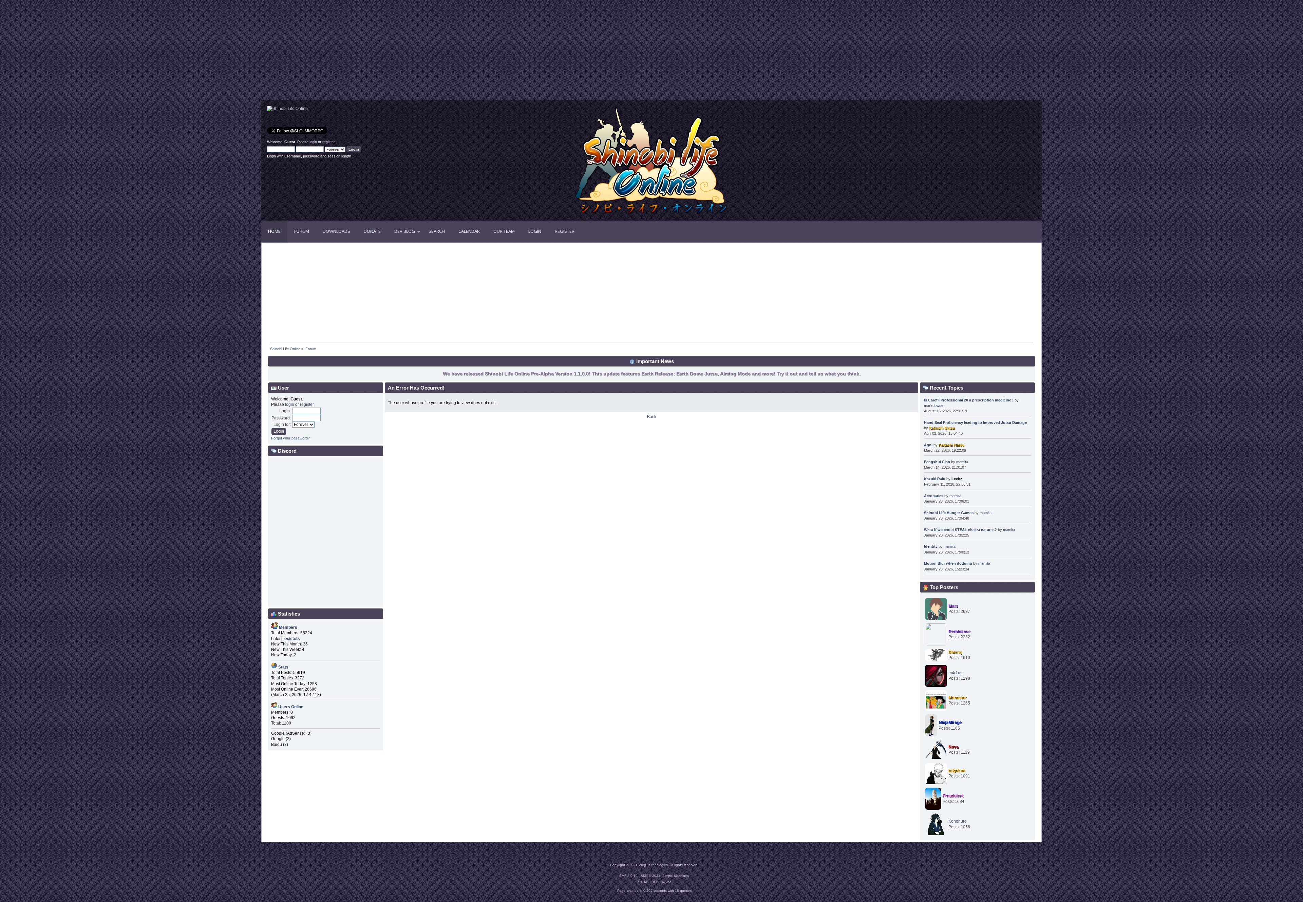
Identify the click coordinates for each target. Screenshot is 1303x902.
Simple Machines (675, 876)
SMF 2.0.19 (628, 876)
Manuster (957, 697)
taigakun (956, 770)
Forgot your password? (290, 438)
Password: (281, 418)
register (328, 142)
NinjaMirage (950, 722)
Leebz (956, 479)
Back (651, 416)
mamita (962, 462)
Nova (953, 747)
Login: (285, 411)
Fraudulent (953, 795)
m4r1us (955, 673)
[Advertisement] (456, 52)
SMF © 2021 (650, 876)
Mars (953, 606)
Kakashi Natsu (942, 428)
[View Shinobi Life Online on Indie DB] (287, 108)
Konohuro (957, 821)
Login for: (282, 424)
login (313, 142)
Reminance (959, 631)
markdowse (933, 405)
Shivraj (955, 652)
